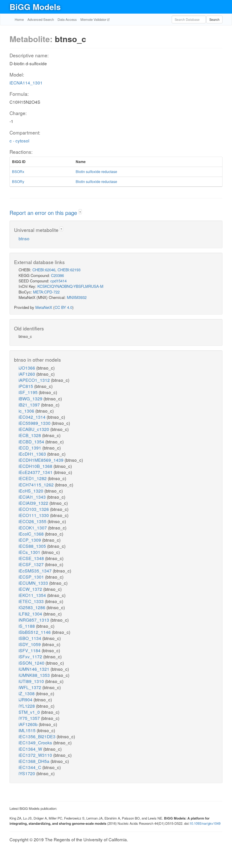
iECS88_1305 (33, 546)
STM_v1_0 (30, 712)
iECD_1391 (30, 448)
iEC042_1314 (33, 417)
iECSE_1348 (32, 558)
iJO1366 (27, 368)
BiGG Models (35, 6)
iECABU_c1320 (34, 429)
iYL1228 (27, 706)
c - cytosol (19, 140)
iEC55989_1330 (35, 423)
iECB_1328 (30, 435)
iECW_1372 (31, 589)
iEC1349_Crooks (36, 742)
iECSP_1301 (32, 577)
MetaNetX (43, 307)
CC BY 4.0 (63, 307)
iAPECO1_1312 (35, 380)
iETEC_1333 (32, 601)
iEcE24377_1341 (36, 472)
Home (19, 19)
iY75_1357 (30, 718)
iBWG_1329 (31, 398)
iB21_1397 (30, 405)
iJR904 (26, 699)
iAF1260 (27, 374)
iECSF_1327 (32, 564)
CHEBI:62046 (43, 269)
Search (214, 19)
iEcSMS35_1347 (36, 570)
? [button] (80, 212)
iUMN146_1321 (35, 669)
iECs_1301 (30, 552)
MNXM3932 (77, 297)
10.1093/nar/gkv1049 (204, 823)
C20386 (57, 275)
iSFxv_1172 (31, 656)
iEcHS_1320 (31, 491)
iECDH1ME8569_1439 (42, 460)
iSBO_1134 (30, 638)
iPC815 (26, 386)
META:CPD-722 (46, 292)
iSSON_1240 (32, 663)
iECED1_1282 (33, 478)
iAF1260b (29, 724)
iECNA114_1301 (26, 82)
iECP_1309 (30, 540)
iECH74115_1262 (37, 484)
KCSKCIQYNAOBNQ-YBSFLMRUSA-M (70, 286)
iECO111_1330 (34, 515)
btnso (24, 238)
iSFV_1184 (30, 650)
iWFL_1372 (30, 687)
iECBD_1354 (32, 441)
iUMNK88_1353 (35, 675)
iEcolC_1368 (32, 534)
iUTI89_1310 (32, 681)
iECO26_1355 (33, 521)
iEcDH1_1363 (33, 454)
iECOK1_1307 (33, 527)
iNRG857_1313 (34, 620)
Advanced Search (40, 19)
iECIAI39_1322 (34, 503)
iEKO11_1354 (33, 595)
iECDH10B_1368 (36, 466)
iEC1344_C (30, 767)
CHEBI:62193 (69, 269)
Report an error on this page (44, 212)
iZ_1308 (27, 693)
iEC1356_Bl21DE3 (38, 736)
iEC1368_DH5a (35, 761)
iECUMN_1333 (34, 583)
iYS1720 (27, 773)
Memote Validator (93, 19)
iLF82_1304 (31, 614)
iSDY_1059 (30, 644)
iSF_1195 (29, 392)
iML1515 (28, 730)
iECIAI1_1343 (33, 497)
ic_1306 (27, 411)
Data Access (67, 19)
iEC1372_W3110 (36, 755)
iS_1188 (27, 626)
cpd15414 (58, 281)
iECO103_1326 (34, 509)
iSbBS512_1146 (35, 632)
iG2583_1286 (32, 607)
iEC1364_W (31, 749)
